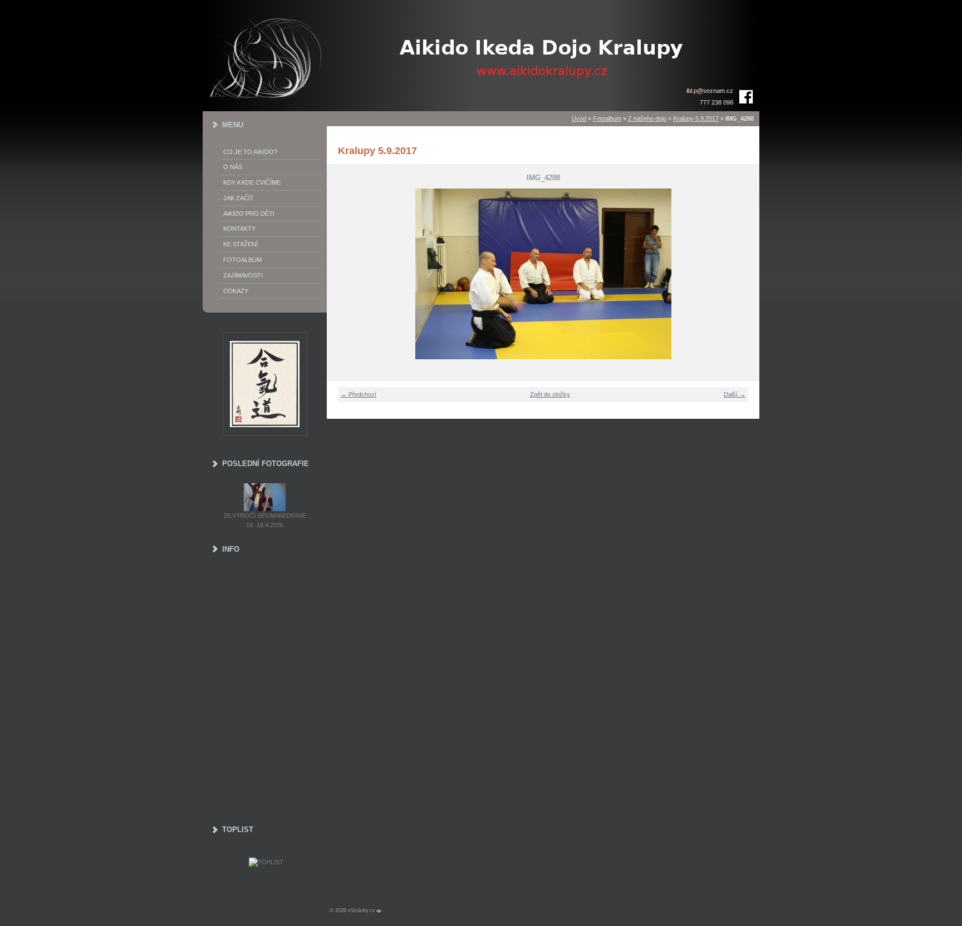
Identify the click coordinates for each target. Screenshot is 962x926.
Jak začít (238, 198)
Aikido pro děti (248, 213)
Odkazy (235, 291)
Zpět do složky (550, 394)
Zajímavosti (243, 275)
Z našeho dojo (647, 118)
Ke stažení (240, 244)
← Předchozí (358, 394)
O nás (232, 167)
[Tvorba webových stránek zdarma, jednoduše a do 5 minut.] (379, 910)
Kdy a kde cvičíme (252, 182)
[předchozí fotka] (342, 274)
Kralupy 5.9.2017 (696, 118)
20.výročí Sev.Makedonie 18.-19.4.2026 (265, 520)
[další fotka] (744, 274)
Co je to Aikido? (250, 151)
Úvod (579, 118)
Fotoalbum (607, 118)
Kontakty (239, 228)
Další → (734, 394)
